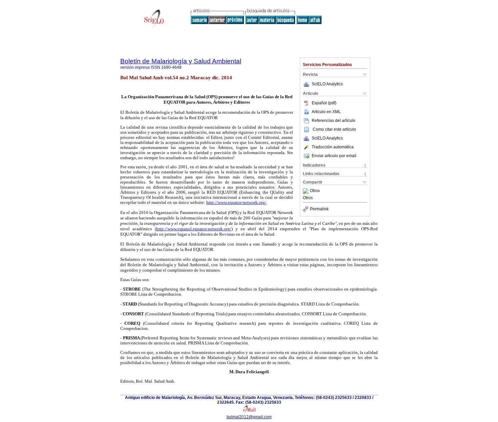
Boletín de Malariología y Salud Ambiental (180, 61)
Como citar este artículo (334, 129)
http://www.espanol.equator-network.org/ (193, 228)
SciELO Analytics (327, 84)
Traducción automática (333, 147)
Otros (315, 191)
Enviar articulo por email (334, 155)
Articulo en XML (326, 111)
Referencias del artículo (333, 120)
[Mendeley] (306, 191)
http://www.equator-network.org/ (236, 202)
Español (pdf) (324, 103)
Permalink (319, 209)
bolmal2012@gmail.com (249, 417)
